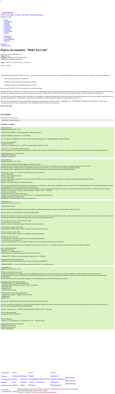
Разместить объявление (57, 379)
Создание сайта (7, 391)
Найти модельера (70, 383)
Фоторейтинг (8, 31)
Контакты (4, 382)
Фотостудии (8, 28)
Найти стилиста (70, 377)
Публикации (8, 21)
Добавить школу (6, 45)
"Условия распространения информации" (44, 392)
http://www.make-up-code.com (13, 59)
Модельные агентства (36, 14)
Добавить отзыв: (16, 120)
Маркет (6, 33)
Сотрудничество (9, 39)
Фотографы (10, 14)
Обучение (7, 29)
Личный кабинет (7, 12)
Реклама (6, 41)
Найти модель (54, 382)
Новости (7, 23)
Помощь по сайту (6, 17)
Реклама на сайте (6, 385)
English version (6, 3)
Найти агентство (70, 380)
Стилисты (18, 14)
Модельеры (25, 14)
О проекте (7, 36)
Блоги (6, 20)
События (7, 24)
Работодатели (40, 382)
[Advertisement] (33, 8)
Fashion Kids (48, 14)
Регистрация (8, 37)
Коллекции (7, 26)
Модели (3, 14)
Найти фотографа (55, 385)
